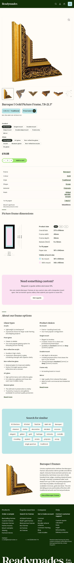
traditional (44, 444)
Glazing (4, 530)
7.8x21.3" (67, 201)
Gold (69, 176)
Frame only (36, 130)
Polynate (67, 188)
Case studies (42, 532)
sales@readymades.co (10, 540)
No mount (6, 127)
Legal (57, 527)
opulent (27, 439)
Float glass (7, 140)
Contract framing (44, 528)
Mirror (5, 133)
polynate (47, 439)
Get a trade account (46, 514)
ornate (37, 439)
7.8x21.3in (37, 424)
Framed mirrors (7, 533)
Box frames (24, 526)
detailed (47, 429)
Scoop (68, 184)
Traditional (15, 111)
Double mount (31, 127)
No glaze (6, 147)
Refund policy (60, 530)
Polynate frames (8, 523)
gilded (22, 434)
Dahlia (25, 429)
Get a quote (37, 298)
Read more (8, 397)
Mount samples (7, 528)
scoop (57, 439)
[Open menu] (70, 4)
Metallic (68, 194)
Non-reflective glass (31, 140)
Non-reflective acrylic (32, 143)
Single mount (18, 127)
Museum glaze (16, 143)
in (66, 226)
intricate (50, 434)
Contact (41, 518)
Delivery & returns (62, 532)
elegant (13, 434)
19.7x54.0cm (15, 424)
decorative (36, 429)
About (40, 521)
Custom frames (7, 521)
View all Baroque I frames (50, 495)
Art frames (24, 530)
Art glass (18, 140)
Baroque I (67, 172)
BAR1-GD (48, 424)
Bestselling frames (8, 518)
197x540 (27, 424)
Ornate (68, 197)
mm (55, 226)
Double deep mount (22, 130)
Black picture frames (27, 523)
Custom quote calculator (61, 521)
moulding (17, 439)
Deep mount (7, 130)
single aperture (30, 444)
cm (61, 226)
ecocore (57, 429)
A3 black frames (25, 518)
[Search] (56, 4)
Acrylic (5, 143)
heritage (39, 434)
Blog (39, 530)
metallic (60, 434)
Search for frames (27, 514)
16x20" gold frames (26, 521)
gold (30, 434)
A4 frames (23, 528)
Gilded (68, 192)
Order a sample (8, 514)
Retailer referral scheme (43, 524)
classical (16, 429)
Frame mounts (7, 526)
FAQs (57, 525)
